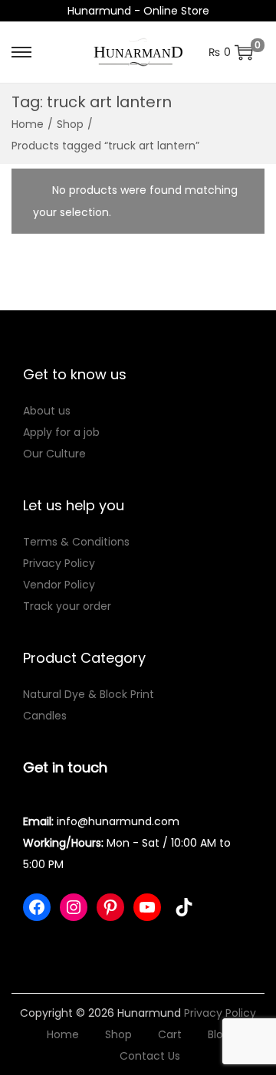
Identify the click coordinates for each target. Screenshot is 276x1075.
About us (47, 410)
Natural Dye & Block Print (88, 694)
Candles (45, 715)
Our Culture (54, 453)
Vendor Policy (59, 584)
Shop (70, 124)
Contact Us (150, 1056)
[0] (244, 52)
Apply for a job (61, 432)
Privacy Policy (59, 563)
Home (28, 124)
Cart (170, 1034)
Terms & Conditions (76, 541)
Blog (219, 1034)
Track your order (67, 606)
